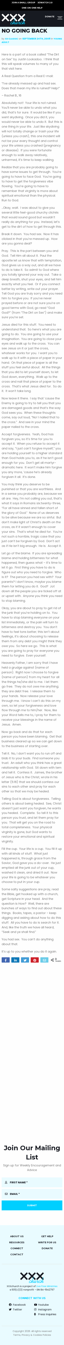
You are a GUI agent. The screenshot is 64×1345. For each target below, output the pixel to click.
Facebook (19, 1304)
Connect (17, 1248)
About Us (17, 1236)
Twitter (17, 1309)
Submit (32, 1205)
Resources (16, 1242)
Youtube (43, 1304)
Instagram (44, 1309)
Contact (16, 1254)
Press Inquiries (46, 1314)
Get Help (47, 1236)
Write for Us (47, 1242)
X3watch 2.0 (45, 2)
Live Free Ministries (46, 1286)
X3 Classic (11, 38)
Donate (49, 16)
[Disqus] (32, 1007)
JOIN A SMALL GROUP (23, 2)
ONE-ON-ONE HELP (32, 8)
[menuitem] (23, 2)
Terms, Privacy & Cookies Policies (32, 1335)
